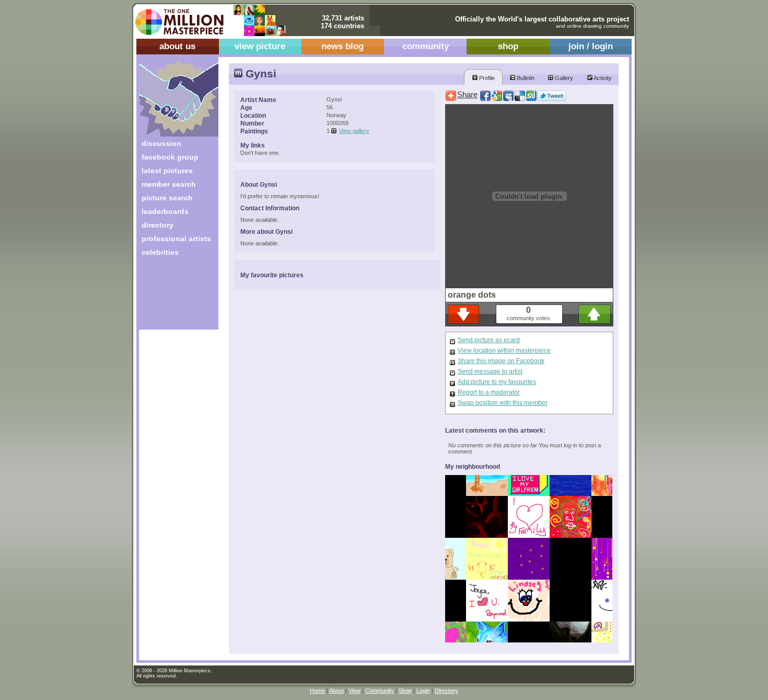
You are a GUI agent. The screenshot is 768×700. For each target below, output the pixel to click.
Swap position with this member (503, 403)
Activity (602, 78)
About (336, 690)
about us (177, 46)
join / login (590, 46)
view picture (260, 46)
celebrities (160, 252)
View (354, 690)
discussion (161, 143)
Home (317, 690)
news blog (342, 46)
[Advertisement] (171, 297)
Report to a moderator (489, 392)
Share (467, 95)
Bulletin (524, 78)
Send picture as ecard (489, 340)
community (425, 46)
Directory (446, 690)
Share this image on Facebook (501, 361)
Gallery (563, 78)
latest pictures (167, 170)
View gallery (354, 131)
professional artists (176, 238)
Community (379, 690)
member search (169, 184)
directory (157, 225)
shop (508, 46)
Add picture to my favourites (497, 382)
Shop (405, 690)
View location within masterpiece (504, 350)
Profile (486, 78)
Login (423, 690)
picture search (167, 198)
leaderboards (165, 211)
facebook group (170, 157)
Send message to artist (490, 371)
